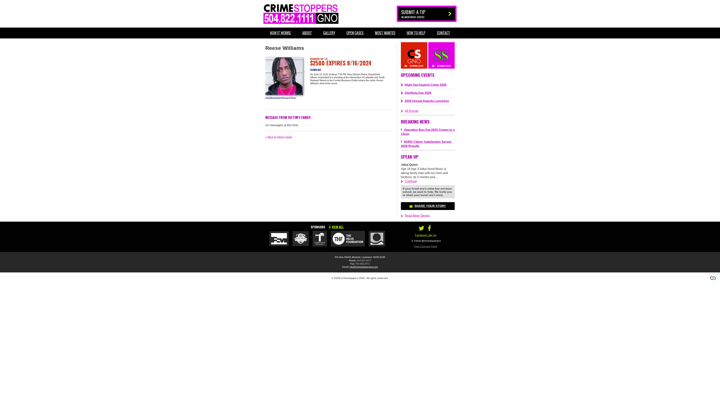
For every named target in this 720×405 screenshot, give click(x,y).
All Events (411, 110)
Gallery (329, 33)
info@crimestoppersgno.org (364, 267)
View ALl (338, 227)
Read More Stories (417, 215)
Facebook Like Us (425, 235)
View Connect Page (425, 246)
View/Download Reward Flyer (280, 98)
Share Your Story (430, 206)
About (307, 33)
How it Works (280, 33)
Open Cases (355, 33)
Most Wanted (385, 33)
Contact (443, 33)
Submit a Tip (413, 13)
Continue (411, 181)
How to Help (416, 33)
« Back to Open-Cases (278, 136)
